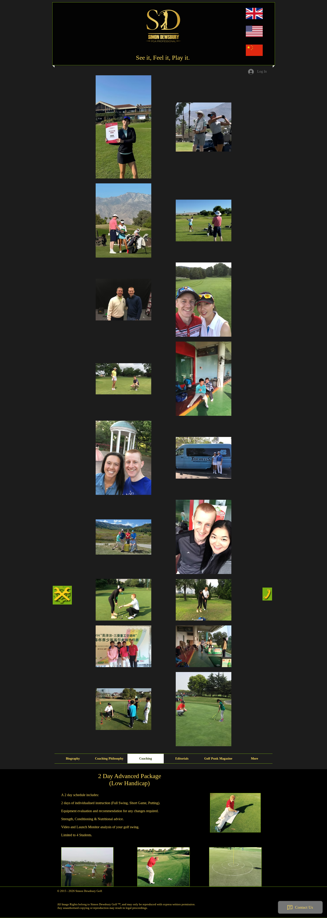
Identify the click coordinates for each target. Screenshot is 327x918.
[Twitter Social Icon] (261, 890)
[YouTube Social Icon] (253, 890)
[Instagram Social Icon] (245, 890)
